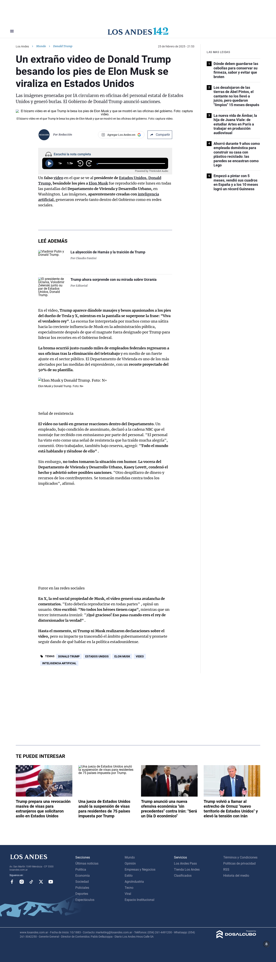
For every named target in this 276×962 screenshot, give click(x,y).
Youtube (50, 881)
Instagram (21, 881)
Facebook (11, 881)
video (58, 177)
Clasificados (183, 875)
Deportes (81, 894)
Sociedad (82, 882)
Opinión (130, 863)
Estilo (129, 875)
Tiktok (31, 881)
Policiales (82, 888)
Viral (128, 894)
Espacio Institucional (139, 900)
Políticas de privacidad (239, 863)
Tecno (129, 888)
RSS (226, 869)
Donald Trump (69, 656)
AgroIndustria (134, 882)
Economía (82, 875)
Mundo (41, 46)
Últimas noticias (86, 863)
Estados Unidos (132, 177)
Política (80, 869)
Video (140, 656)
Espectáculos (84, 900)
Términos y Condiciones (240, 857)
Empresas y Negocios (140, 869)
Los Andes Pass (185, 863)
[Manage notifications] (266, 944)
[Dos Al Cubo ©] (236, 937)
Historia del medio (236, 875)
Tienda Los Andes (187, 869)
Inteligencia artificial (59, 663)
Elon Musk (98, 183)
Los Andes (22, 46)
